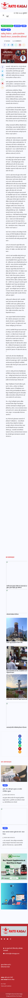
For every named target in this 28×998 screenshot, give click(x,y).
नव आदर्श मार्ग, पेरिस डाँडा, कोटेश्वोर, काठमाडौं (13, 949)
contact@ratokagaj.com (12, 953)
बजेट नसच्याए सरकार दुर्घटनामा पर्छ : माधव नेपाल (13, 833)
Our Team (3, 984)
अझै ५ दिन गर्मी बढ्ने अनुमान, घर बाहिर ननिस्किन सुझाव (12, 790)
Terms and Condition (6, 986)
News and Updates (9, 794)
